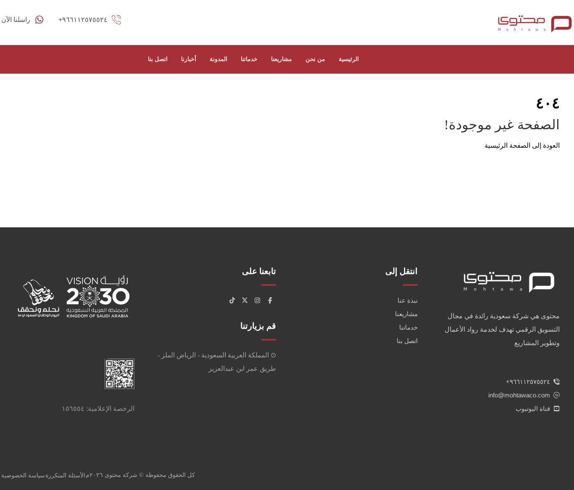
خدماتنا (408, 327)
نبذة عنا (408, 300)
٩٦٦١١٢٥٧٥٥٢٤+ (528, 381)
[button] (269, 300)
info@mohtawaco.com (519, 395)
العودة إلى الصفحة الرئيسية (522, 145)
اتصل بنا (407, 340)
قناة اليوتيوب (533, 408)
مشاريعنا (406, 313)
